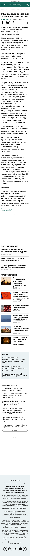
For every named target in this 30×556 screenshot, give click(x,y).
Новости (4, 9)
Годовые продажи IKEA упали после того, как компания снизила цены (13, 266)
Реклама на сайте (11, 486)
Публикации (12, 9)
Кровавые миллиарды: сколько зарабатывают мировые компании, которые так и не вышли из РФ (13, 251)
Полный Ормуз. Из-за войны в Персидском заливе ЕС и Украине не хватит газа (20, 318)
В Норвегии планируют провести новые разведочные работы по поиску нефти (14, 395)
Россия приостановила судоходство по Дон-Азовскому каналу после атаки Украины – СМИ (13, 360)
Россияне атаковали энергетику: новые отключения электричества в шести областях (20, 341)
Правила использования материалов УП (15, 490)
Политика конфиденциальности (15, 488)
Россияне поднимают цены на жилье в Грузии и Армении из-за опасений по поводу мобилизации (21, 296)
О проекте (21, 486)
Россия (8, 209)
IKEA (3, 209)
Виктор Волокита (6, 19)
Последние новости (9, 385)
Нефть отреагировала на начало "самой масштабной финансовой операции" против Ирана (21, 282)
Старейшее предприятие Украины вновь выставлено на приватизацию (21, 329)
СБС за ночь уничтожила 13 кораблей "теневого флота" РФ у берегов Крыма (14, 368)
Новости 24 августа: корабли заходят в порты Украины (13, 389)
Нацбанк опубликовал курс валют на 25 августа (21, 307)
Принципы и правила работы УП (15, 492)
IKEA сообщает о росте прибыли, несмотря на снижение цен (13, 259)
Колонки (19, 9)
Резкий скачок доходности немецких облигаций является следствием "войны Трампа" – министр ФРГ (13, 411)
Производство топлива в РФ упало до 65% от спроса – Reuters (14, 375)
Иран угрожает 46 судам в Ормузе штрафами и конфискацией (14, 426)
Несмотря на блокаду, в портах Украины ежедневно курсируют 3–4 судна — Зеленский (14, 403)
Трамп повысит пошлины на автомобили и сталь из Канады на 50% (14, 419)
